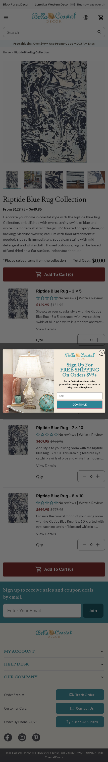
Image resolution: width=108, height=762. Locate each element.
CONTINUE (80, 404)
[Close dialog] (101, 352)
